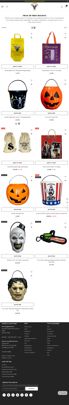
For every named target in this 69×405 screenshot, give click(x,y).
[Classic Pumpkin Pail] (17, 190)
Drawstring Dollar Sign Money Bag (17, 167)
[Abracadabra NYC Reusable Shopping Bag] (17, 47)
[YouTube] (26, 395)
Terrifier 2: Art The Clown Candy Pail (17, 260)
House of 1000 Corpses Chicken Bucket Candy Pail (51, 213)
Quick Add (17, 113)
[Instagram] (8, 395)
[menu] (2, 7)
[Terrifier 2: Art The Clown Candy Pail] (17, 237)
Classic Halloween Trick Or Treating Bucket (18, 117)
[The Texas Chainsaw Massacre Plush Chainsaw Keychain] (51, 237)
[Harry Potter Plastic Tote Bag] (51, 144)
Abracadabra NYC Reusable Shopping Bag (17, 70)
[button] (32, 28)
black (19, 123)
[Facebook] (4, 395)
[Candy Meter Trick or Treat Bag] (51, 47)
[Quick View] (31, 37)
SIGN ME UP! (31, 388)
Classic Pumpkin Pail (17, 213)
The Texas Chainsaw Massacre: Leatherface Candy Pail (17, 309)
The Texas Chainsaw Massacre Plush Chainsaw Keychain (51, 261)
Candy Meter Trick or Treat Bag (51, 70)
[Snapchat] (22, 395)
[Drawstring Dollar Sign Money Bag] (17, 144)
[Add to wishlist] (31, 33)
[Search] (7, 7)
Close (67, 1)
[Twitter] (30, 395)
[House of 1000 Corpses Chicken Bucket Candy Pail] (51, 190)
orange (16, 123)
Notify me (17, 209)
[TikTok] (17, 395)
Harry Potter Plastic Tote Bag (51, 167)
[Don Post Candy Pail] (51, 94)
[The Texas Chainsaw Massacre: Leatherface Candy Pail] (17, 285)
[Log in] (62, 7)
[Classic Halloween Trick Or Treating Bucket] (17, 94)
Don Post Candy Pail (51, 117)
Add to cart (17, 66)
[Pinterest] (13, 395)
